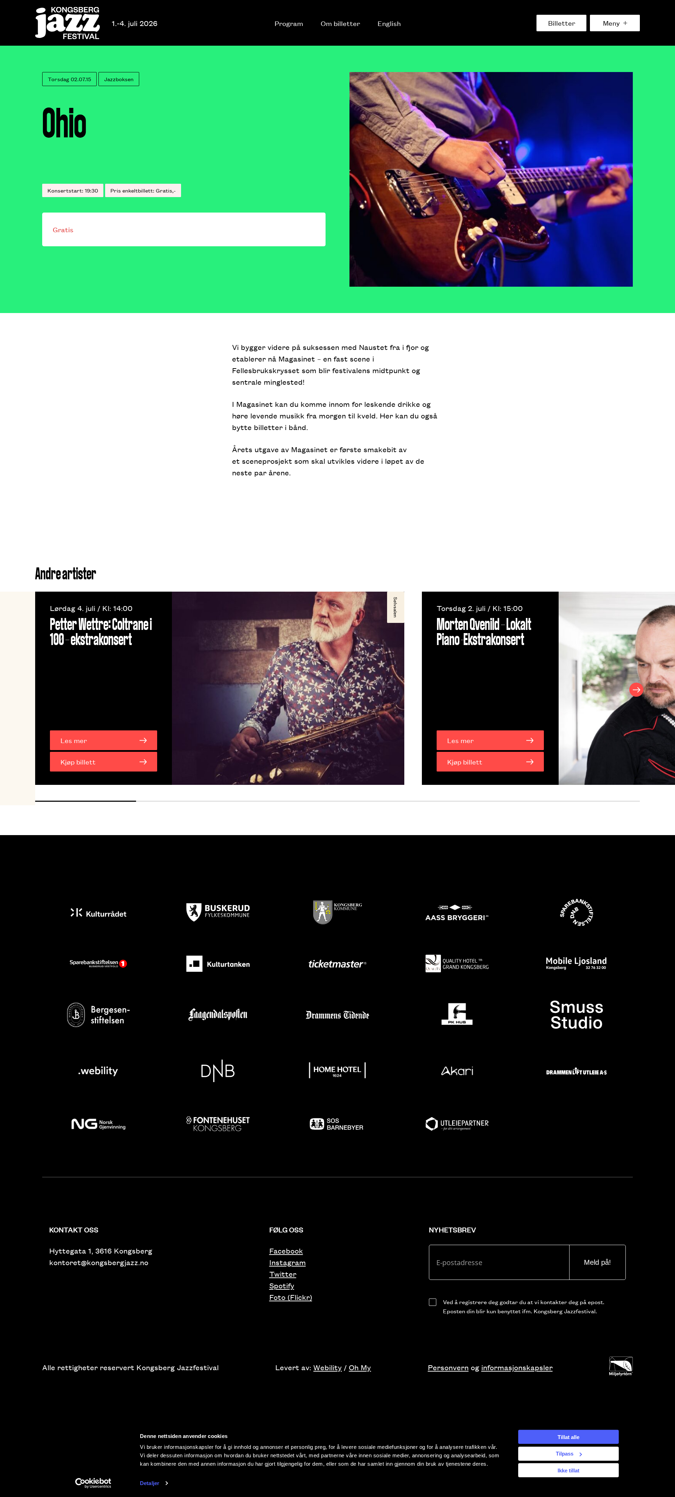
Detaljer (149, 1483)
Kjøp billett (78, 761)
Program (289, 23)
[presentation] (39, 690)
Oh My (360, 1367)
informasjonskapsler (517, 1367)
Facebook (286, 1250)
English (389, 23)
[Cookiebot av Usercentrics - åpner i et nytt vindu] (93, 1483)
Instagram (287, 1262)
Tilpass (564, 1454)
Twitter (282, 1274)
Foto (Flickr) (290, 1297)
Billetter (561, 22)
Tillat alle (568, 1437)
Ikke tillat (568, 1470)
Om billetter (340, 23)
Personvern (448, 1367)
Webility (327, 1367)
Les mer (73, 740)
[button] (85, 801)
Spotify (281, 1285)
